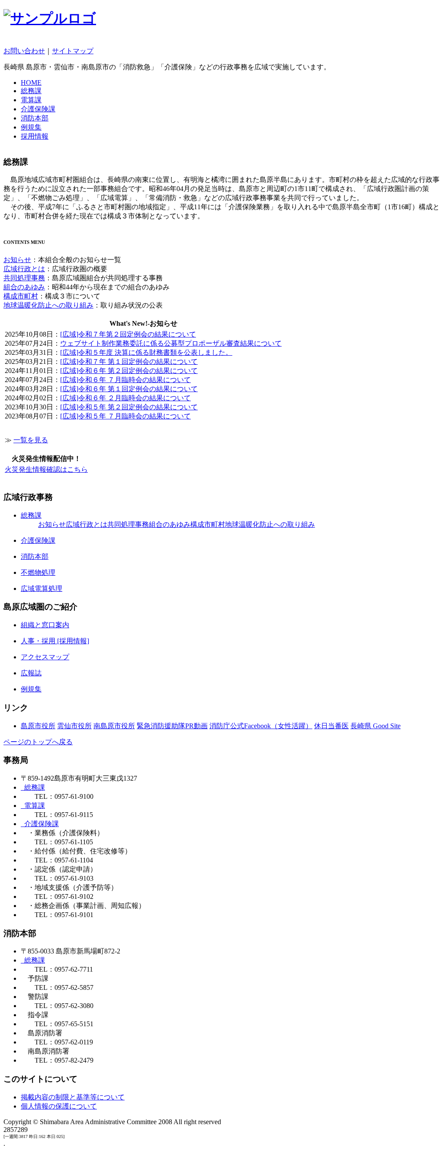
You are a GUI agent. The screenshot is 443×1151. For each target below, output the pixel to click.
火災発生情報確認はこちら (46, 469)
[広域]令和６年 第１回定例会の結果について (129, 388)
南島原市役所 (114, 726)
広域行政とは (24, 268)
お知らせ (17, 259)
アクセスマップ (45, 657)
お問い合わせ (24, 51)
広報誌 (31, 673)
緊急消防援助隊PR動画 (172, 726)
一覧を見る (30, 440)
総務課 (31, 90)
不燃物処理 (38, 572)
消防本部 (34, 118)
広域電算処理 (41, 588)
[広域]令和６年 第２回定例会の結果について (129, 370)
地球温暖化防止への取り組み (48, 305)
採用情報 (34, 136)
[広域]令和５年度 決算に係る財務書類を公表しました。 (146, 352)
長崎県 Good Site (375, 726)
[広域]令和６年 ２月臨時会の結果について (125, 398)
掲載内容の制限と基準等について (73, 1097)
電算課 (31, 100)
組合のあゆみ (24, 287)
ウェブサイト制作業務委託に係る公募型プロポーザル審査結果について (171, 343)
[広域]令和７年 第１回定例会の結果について (129, 361)
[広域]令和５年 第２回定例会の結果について (129, 407)
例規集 (31, 127)
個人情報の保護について (59, 1106)
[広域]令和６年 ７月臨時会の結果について (125, 379)
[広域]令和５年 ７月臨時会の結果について (125, 416)
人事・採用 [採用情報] (55, 641)
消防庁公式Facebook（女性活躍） (260, 726)
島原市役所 (38, 726)
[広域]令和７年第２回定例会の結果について (128, 334)
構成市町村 (20, 296)
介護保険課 (38, 109)
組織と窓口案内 (45, 625)
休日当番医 (331, 726)
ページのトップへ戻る (38, 742)
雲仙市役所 (74, 726)
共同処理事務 (24, 278)
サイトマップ (72, 51)
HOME (31, 82)
